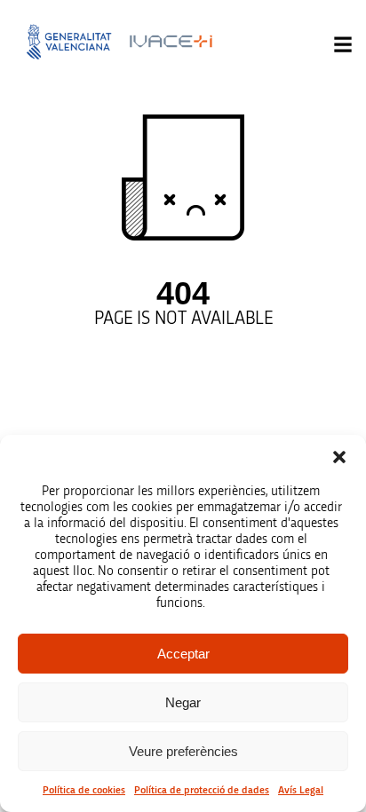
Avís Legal (300, 789)
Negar (183, 702)
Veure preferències (183, 751)
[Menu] (343, 44)
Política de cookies (84, 789)
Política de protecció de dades (201, 789)
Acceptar (183, 653)
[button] (339, 457)
